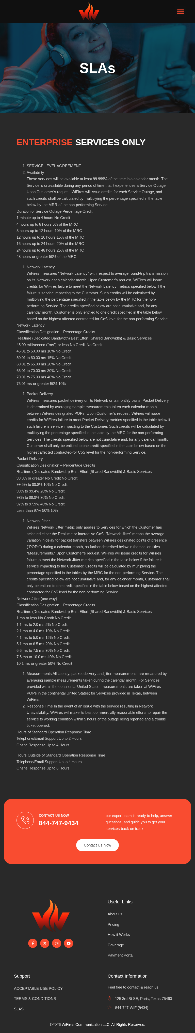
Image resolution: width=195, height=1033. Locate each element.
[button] (180, 11)
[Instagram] (56, 943)
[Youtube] (68, 943)
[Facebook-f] (32, 943)
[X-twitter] (44, 943)
